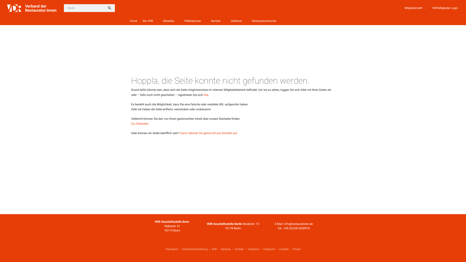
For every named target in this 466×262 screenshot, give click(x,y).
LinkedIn (284, 249)
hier (206, 95)
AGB (214, 249)
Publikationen (192, 21)
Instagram (269, 249)
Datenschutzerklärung (195, 249)
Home (133, 21)
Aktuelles (168, 21)
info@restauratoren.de (298, 224)
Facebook (253, 249)
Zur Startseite (139, 123)
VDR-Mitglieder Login (445, 8)
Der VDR (148, 21)
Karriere (215, 21)
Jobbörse (236, 21)
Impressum (171, 249)
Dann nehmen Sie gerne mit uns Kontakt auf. (209, 133)
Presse (297, 249)
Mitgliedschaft (413, 8)
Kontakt (239, 249)
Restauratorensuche (264, 21)
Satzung (225, 249)
